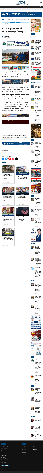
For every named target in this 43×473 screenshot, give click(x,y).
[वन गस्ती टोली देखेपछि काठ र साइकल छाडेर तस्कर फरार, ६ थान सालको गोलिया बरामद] (32, 199)
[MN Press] (36, 188)
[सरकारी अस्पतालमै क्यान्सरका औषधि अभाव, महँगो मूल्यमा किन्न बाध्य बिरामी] (32, 297)
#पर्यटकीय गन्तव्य (17, 137)
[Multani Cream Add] (36, 25)
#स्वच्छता (22, 137)
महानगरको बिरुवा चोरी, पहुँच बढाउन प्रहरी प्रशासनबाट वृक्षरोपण (38, 100)
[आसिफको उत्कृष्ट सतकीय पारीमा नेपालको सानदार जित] (32, 427)
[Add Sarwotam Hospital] (15, 24)
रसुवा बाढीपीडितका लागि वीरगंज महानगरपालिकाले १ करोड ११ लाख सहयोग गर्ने (38, 212)
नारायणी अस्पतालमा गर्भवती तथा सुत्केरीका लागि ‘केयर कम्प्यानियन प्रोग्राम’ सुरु (38, 309)
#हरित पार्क (16, 135)
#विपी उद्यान (4, 137)
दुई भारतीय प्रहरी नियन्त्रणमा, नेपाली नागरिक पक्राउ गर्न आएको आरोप (38, 144)
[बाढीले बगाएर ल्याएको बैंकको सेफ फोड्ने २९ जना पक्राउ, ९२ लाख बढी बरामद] (32, 151)
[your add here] (21, 14)
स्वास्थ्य (32, 280)
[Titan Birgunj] (36, 131)
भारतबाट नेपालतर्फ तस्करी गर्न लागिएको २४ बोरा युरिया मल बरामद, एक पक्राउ (38, 391)
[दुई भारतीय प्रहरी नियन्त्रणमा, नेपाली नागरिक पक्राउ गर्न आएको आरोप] (32, 143)
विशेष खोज (33, 82)
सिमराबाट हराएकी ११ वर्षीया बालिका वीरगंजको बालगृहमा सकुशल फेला (38, 163)
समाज (32, 139)
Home (3, 6)
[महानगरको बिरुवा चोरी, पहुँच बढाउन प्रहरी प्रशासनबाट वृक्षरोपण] (32, 99)
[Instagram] (40, 7)
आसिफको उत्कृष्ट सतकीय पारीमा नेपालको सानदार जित (37, 428)
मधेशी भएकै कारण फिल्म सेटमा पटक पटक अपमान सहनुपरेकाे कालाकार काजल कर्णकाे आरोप (38, 379)
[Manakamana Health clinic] (36, 235)
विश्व (32, 385)
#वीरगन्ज (4, 135)
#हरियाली (26, 137)
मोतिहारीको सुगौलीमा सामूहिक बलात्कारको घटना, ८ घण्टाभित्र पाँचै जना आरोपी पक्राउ (38, 261)
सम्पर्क (11, 6)
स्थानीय (12, 19)
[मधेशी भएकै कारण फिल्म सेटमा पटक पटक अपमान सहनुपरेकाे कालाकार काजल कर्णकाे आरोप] (32, 376)
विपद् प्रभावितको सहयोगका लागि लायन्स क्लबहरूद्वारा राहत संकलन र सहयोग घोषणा (38, 222)
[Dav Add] (15, 67)
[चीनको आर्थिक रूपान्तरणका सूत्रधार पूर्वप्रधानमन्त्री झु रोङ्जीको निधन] (32, 408)
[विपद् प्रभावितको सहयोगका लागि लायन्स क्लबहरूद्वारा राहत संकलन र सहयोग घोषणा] (32, 219)
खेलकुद (33, 416)
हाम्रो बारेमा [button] (6, 6)
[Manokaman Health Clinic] (15, 43)
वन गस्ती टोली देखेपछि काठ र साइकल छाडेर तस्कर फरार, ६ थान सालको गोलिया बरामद (38, 202)
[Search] (38, 2)
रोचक (32, 357)
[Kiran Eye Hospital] (36, 322)
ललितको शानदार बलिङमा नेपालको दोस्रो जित (38, 420)
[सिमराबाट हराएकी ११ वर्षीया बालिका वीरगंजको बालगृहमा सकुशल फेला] (32, 161)
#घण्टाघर (24, 135)
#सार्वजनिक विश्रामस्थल (10, 137)
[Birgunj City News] (21, 2)
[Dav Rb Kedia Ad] (36, 73)
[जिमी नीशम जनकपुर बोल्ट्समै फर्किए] (32, 435)
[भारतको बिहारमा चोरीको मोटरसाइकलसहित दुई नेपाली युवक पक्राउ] (32, 399)
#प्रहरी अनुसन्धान (28, 9)
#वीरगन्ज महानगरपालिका (10, 135)
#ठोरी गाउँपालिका (21, 9)
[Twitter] (3, 462)
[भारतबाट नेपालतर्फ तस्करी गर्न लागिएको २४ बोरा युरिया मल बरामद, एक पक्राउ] (32, 389)
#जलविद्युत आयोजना (14, 9)
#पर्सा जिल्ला (7, 9)
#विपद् (34, 9)
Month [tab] (36, 37)
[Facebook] (1, 462)
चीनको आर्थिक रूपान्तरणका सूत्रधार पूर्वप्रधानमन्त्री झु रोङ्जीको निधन (37, 410)
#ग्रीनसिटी (9, 139)
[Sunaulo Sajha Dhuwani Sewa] (36, 175)
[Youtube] (4, 462)
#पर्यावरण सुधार (5, 139)
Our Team (14, 6)
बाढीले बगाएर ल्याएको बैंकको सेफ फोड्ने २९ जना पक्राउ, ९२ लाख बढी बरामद (38, 153)
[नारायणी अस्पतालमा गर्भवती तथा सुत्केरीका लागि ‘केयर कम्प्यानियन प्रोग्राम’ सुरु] (32, 306)
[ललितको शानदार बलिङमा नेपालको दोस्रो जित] (32, 420)
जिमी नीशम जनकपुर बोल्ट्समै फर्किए (38, 436)
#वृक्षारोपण (20, 135)
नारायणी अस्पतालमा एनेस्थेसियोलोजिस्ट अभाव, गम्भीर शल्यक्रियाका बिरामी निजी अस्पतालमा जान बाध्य (38, 288)
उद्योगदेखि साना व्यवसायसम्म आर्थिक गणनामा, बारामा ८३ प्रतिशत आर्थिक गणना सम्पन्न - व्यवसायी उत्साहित (38, 250)
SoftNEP (41, 471)
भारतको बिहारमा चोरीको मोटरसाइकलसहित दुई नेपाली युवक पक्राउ (38, 400)
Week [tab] (32, 37)
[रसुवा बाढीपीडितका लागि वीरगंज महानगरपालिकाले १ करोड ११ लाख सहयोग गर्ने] (32, 210)
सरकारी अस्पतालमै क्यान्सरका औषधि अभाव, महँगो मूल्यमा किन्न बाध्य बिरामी (38, 299)
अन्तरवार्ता (33, 243)
